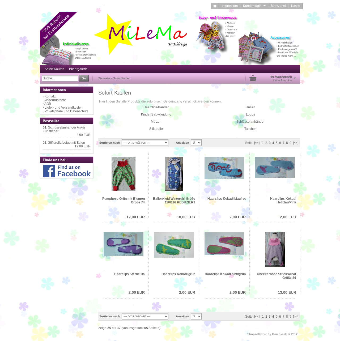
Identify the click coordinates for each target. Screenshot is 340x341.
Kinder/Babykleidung (156, 114)
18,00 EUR (186, 217)
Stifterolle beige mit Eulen (66, 142)
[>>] (295, 143)
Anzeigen (182, 142)
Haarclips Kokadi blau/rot (226, 199)
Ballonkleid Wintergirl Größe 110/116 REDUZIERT (174, 200)
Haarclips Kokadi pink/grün (225, 274)
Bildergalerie (78, 69)
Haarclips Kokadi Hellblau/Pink (283, 200)
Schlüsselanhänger (250, 121)
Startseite (104, 78)
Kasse (295, 6)
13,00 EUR (287, 292)
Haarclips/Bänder (156, 107)
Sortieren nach (109, 142)
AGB (47, 104)
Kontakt (50, 96)
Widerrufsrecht (55, 100)
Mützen (156, 121)
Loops (250, 114)
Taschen (250, 129)
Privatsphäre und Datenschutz (66, 111)
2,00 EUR (238, 217)
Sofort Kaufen (54, 69)
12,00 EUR (135, 217)
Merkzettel (278, 6)
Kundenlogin (254, 6)
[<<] (257, 143)
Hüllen (250, 107)
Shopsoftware (257, 334)
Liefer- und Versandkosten (64, 107)
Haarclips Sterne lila (129, 274)
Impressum (230, 6)
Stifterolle (156, 129)
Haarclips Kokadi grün (178, 274)
